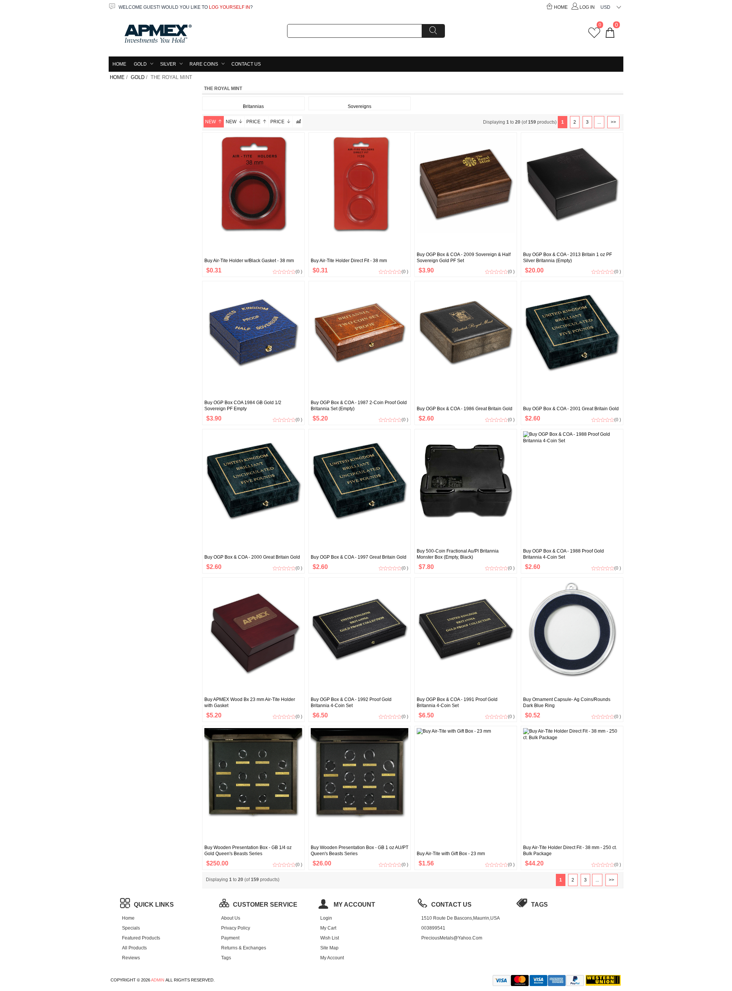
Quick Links (154, 904)
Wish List (329, 938)
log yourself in (229, 7)
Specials (131, 928)
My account (353, 904)
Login (326, 918)
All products (134, 948)
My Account (332, 957)
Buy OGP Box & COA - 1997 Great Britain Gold (358, 557)
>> (613, 122)
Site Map (329, 948)
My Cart (328, 928)
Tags (226, 957)
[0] (594, 35)
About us (230, 918)
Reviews (131, 957)
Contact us (451, 904)
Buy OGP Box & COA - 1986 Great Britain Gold (464, 408)
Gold (140, 64)
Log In (587, 7)
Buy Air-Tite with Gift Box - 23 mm (451, 853)
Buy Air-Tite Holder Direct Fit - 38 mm (349, 260)
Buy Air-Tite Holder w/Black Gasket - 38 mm (249, 260)
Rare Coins (203, 64)
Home (561, 7)
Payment (230, 938)
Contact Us (246, 64)
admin (157, 980)
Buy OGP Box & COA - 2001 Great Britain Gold (571, 408)
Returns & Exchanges (243, 948)
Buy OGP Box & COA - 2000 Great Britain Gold (252, 557)
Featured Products (141, 938)
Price (253, 121)
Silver (168, 64)
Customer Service (265, 904)
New (210, 121)
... (599, 122)
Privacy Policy (235, 928)
